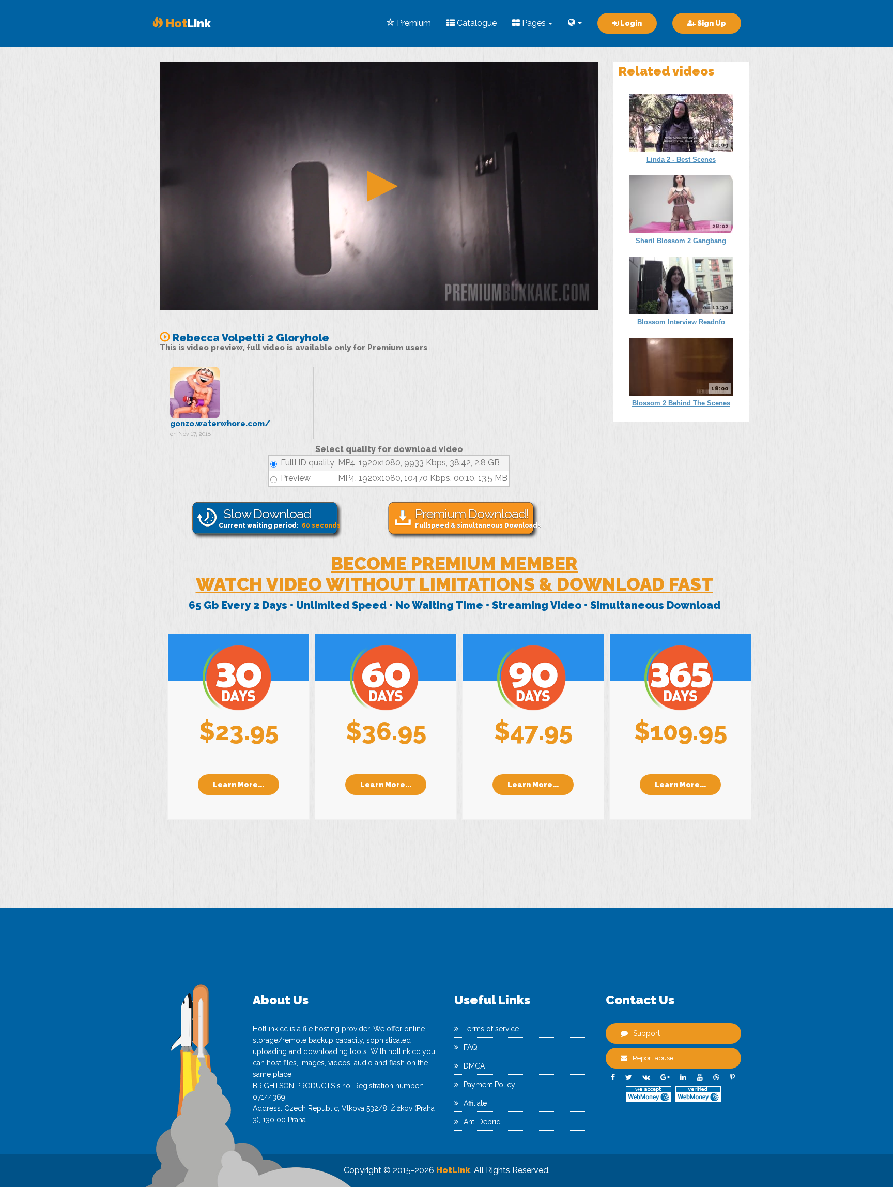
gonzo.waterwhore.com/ (220, 423)
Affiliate (475, 1103)
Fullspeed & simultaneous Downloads (476, 517)
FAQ (471, 1047)
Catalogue (476, 23)
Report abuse (653, 1058)
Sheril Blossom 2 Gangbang (681, 241)
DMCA (474, 1066)
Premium (413, 23)
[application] (379, 186)
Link (187, 23)
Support (646, 1033)
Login (630, 23)
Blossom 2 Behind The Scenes (681, 403)
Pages (533, 23)
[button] (379, 186)
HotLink (453, 1170)
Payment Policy (489, 1084)
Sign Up (711, 23)
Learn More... (238, 784)
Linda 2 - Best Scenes (681, 159)
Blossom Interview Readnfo (681, 322)
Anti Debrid (482, 1122)
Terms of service (491, 1029)
